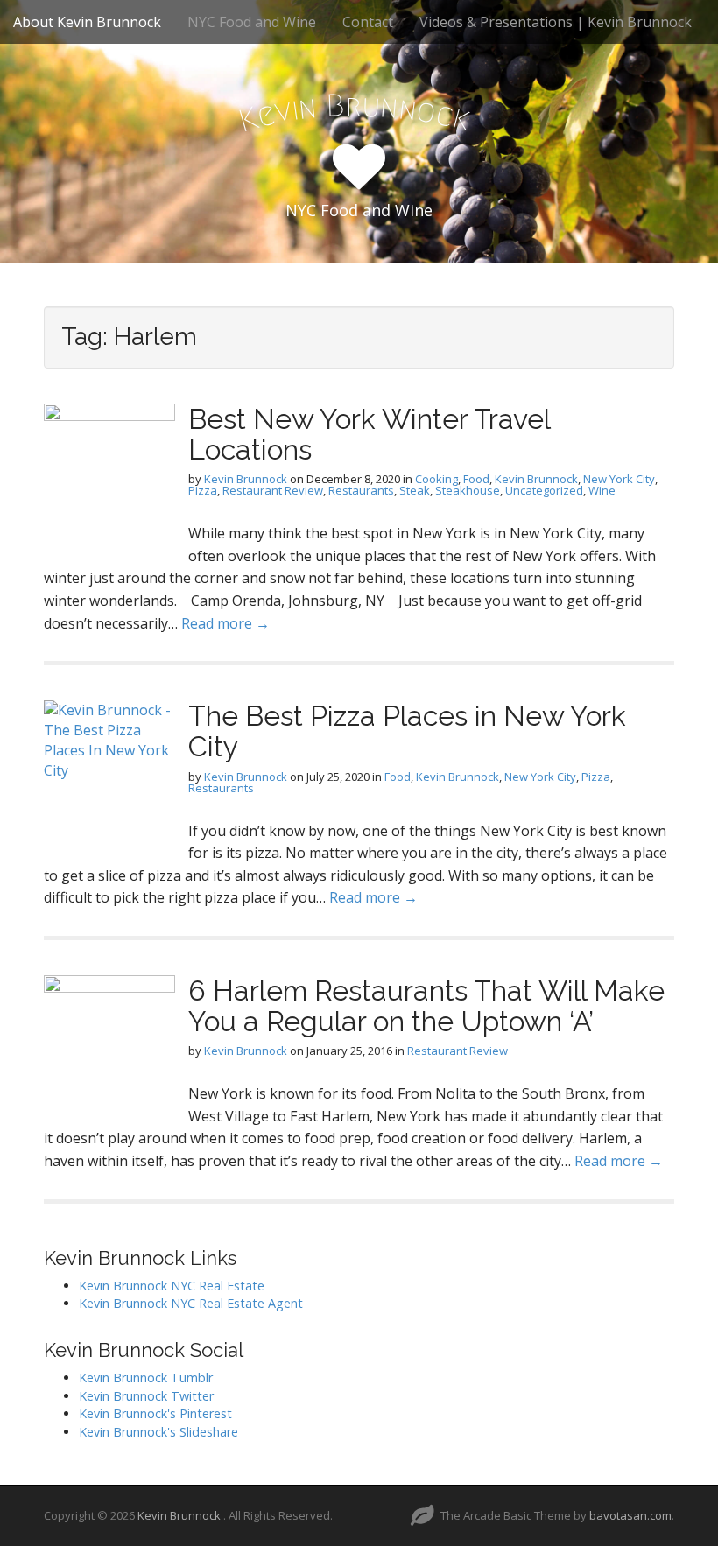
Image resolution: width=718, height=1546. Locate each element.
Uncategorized (544, 490)
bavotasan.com (630, 1515)
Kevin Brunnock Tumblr (146, 1377)
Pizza (202, 490)
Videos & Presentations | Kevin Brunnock (555, 22)
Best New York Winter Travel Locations (369, 434)
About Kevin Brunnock (87, 22)
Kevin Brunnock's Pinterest (155, 1413)
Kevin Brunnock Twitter (146, 1396)
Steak (414, 490)
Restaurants (361, 490)
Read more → (225, 623)
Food (476, 479)
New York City (619, 479)
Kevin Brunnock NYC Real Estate (171, 1285)
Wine (602, 490)
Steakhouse (467, 490)
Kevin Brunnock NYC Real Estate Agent (191, 1303)
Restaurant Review (272, 490)
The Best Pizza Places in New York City (407, 730)
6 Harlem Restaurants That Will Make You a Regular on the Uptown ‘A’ (426, 1005)
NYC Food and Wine (251, 22)
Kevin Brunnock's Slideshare (158, 1431)
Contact (367, 22)
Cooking (436, 479)
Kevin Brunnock (245, 479)
